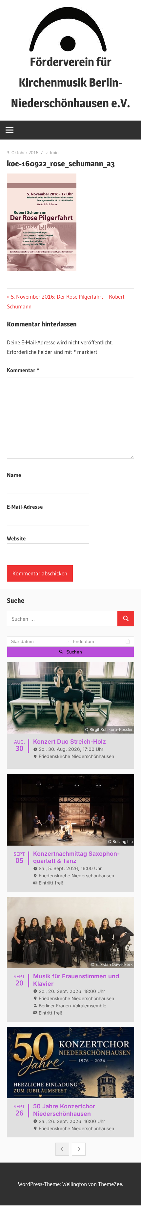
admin (52, 153)
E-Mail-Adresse (25, 506)
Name (14, 474)
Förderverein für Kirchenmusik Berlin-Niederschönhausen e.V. (70, 82)
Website (16, 538)
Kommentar (23, 370)
